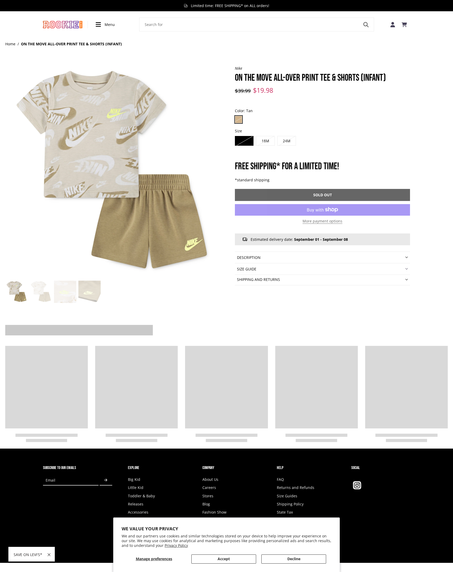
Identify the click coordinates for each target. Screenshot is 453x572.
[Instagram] (357, 485)
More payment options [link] (322, 221)
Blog (206, 504)
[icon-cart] (404, 24)
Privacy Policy (176, 545)
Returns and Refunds (295, 487)
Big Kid (134, 479)
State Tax (285, 512)
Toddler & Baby (141, 495)
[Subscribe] (106, 480)
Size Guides (287, 495)
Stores (207, 495)
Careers (209, 487)
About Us (210, 479)
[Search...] (366, 24)
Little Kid (135, 487)
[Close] (49, 554)
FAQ (280, 479)
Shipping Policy (290, 504)
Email (50, 480)
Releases (135, 504)
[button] (322, 195)
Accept (224, 558)
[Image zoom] (111, 172)
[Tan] (238, 119)
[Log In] (392, 24)
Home (10, 43)
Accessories (138, 512)
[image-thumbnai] (16, 292)
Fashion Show (214, 512)
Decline (293, 558)
